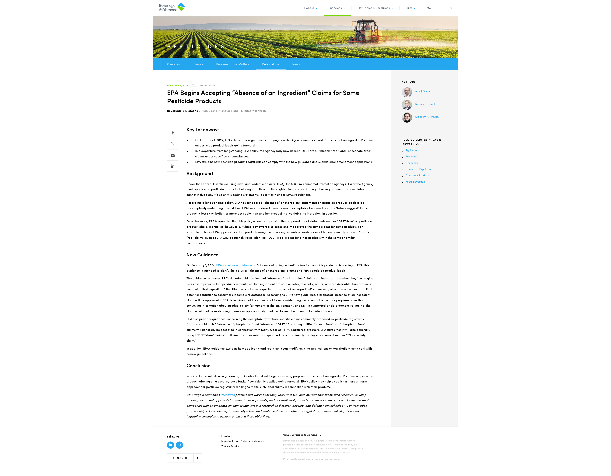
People (309, 8)
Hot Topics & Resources (374, 8)
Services (336, 8)
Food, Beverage (415, 181)
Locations (226, 436)
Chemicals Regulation (419, 169)
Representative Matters (232, 64)
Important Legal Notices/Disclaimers (242, 441)
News (296, 64)
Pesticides (412, 156)
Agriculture (412, 150)
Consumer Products (418, 175)
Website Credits (230, 446)
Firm (409, 8)
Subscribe (180, 458)
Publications (270, 64)
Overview (174, 64)
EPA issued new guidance (234, 265)
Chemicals (412, 162)
